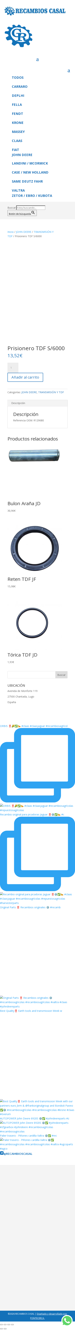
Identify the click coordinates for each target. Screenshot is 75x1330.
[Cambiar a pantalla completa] (5, 1324)
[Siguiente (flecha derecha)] (5, 1328)
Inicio (10, 232)
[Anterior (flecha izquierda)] (1, 1328)
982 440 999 (17, 1290)
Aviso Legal (16, 1216)
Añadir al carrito (25, 377)
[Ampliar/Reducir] (1, 1324)
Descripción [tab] (18, 403)
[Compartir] (8, 1324)
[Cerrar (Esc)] (12, 1324)
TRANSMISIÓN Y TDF (51, 392)
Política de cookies (21, 1230)
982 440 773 (34, 1290)
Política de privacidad (22, 1221)
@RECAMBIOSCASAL (18, 1153)
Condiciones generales (23, 1225)
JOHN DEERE (23, 232)
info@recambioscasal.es (24, 1295)
